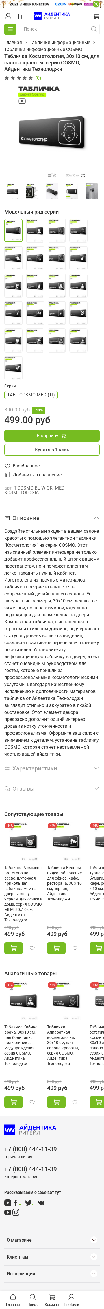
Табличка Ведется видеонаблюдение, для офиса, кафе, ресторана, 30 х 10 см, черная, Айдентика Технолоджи (65, 883)
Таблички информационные (59, 42)
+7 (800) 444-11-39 (30, 1149)
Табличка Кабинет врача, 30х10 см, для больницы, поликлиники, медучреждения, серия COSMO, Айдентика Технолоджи (21, 1045)
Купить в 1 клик (52, 449)
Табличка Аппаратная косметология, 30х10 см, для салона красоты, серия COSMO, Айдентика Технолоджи (63, 1045)
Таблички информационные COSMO (43, 49)
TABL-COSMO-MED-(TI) (31, 395)
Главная (13, 42)
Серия (10, 386)
